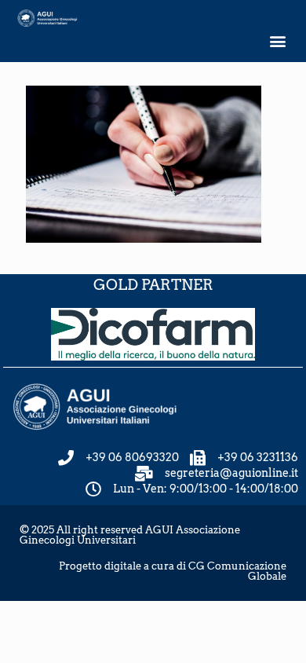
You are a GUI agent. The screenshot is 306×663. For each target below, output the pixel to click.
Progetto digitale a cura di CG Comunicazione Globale (172, 571)
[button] (277, 41)
